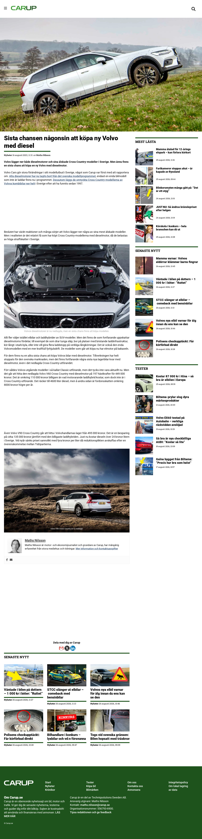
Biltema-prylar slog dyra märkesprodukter (172, 398)
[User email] (11, 560)
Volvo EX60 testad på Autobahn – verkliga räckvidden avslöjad (170, 421)
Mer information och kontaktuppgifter (97, 548)
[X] (67, 648)
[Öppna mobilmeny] (5, 8)
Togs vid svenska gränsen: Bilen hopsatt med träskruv (110, 737)
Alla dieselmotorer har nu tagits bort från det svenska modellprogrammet (52, 176)
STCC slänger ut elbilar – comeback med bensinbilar (65, 693)
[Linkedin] (72, 648)
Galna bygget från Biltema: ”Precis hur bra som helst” (174, 461)
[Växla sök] (193, 9)
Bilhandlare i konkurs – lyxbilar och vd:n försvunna (66, 737)
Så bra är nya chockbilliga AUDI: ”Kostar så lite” (173, 440)
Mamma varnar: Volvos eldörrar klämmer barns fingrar (177, 260)
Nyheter (8, 155)
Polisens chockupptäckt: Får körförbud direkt (22, 737)
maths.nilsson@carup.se (95, 804)
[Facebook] (7, 560)
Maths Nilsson (43, 155)
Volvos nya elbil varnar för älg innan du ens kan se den (107, 693)
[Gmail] (61, 648)
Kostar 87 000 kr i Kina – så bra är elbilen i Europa (175, 378)
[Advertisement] (67, 209)
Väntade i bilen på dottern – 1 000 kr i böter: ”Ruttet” (23, 691)
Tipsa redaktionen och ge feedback (90, 812)
